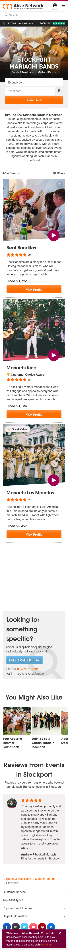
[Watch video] (53, 235)
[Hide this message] (60, 933)
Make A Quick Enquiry (24, 660)
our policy (45, 944)
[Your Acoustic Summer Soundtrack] (17, 721)
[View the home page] (23, 6)
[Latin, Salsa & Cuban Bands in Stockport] (46, 721)
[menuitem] (34, 892)
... (50, 274)
